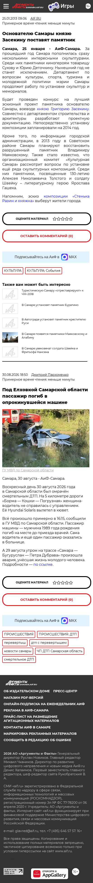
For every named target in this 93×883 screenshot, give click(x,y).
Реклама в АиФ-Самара (26, 710)
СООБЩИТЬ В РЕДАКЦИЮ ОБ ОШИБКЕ (37, 740)
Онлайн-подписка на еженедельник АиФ (44, 704)
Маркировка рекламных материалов (40, 734)
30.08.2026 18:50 (15, 375)
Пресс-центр (65, 691)
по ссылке (43, 564)
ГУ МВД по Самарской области (28, 470)
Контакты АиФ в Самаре (27, 727)
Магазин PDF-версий (23, 698)
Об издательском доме (27, 691)
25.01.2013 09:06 (14, 19)
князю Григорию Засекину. (62, 109)
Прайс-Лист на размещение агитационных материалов (31, 719)
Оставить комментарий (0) (46, 236)
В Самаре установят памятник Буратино (50, 305)
